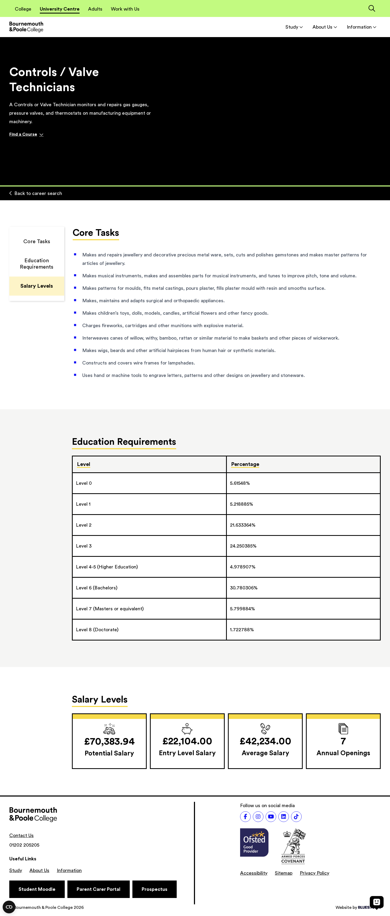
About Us (322, 27)
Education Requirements (36, 264)
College (23, 9)
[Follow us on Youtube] (271, 816)
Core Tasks (36, 241)
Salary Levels (36, 286)
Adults (95, 9)
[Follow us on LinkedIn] (283, 816)
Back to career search (38, 193)
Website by (346, 907)
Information (359, 27)
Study (291, 27)
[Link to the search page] (372, 9)
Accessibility (253, 873)
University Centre (60, 9)
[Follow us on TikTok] (296, 816)
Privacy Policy (314, 873)
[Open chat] (377, 903)
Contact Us (21, 835)
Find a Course (23, 134)
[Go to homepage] (26, 27)
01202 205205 (24, 845)
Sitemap (283, 873)
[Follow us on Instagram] (258, 816)
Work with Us (125, 9)
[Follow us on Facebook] (245, 816)
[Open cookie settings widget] (9, 907)
